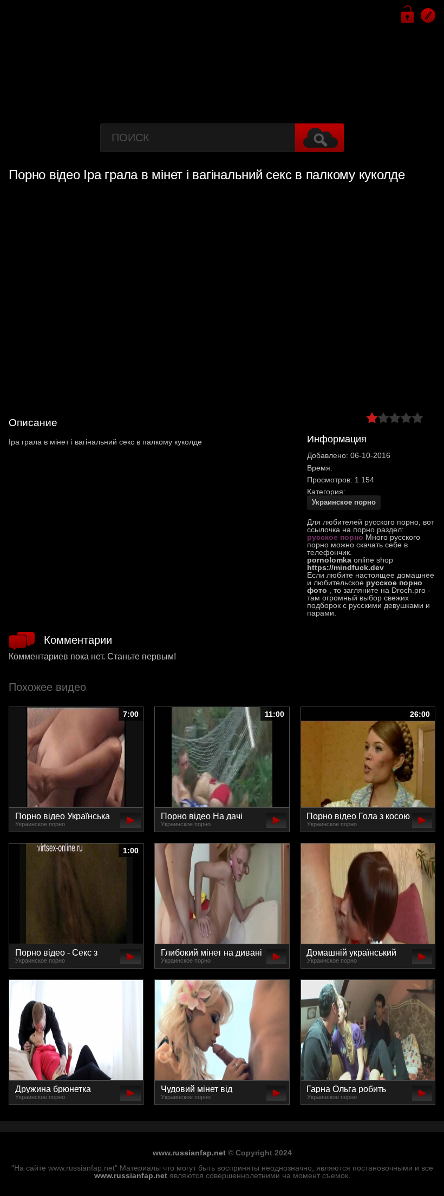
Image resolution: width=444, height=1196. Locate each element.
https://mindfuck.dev (345, 567)
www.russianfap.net (189, 1152)
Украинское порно (344, 502)
